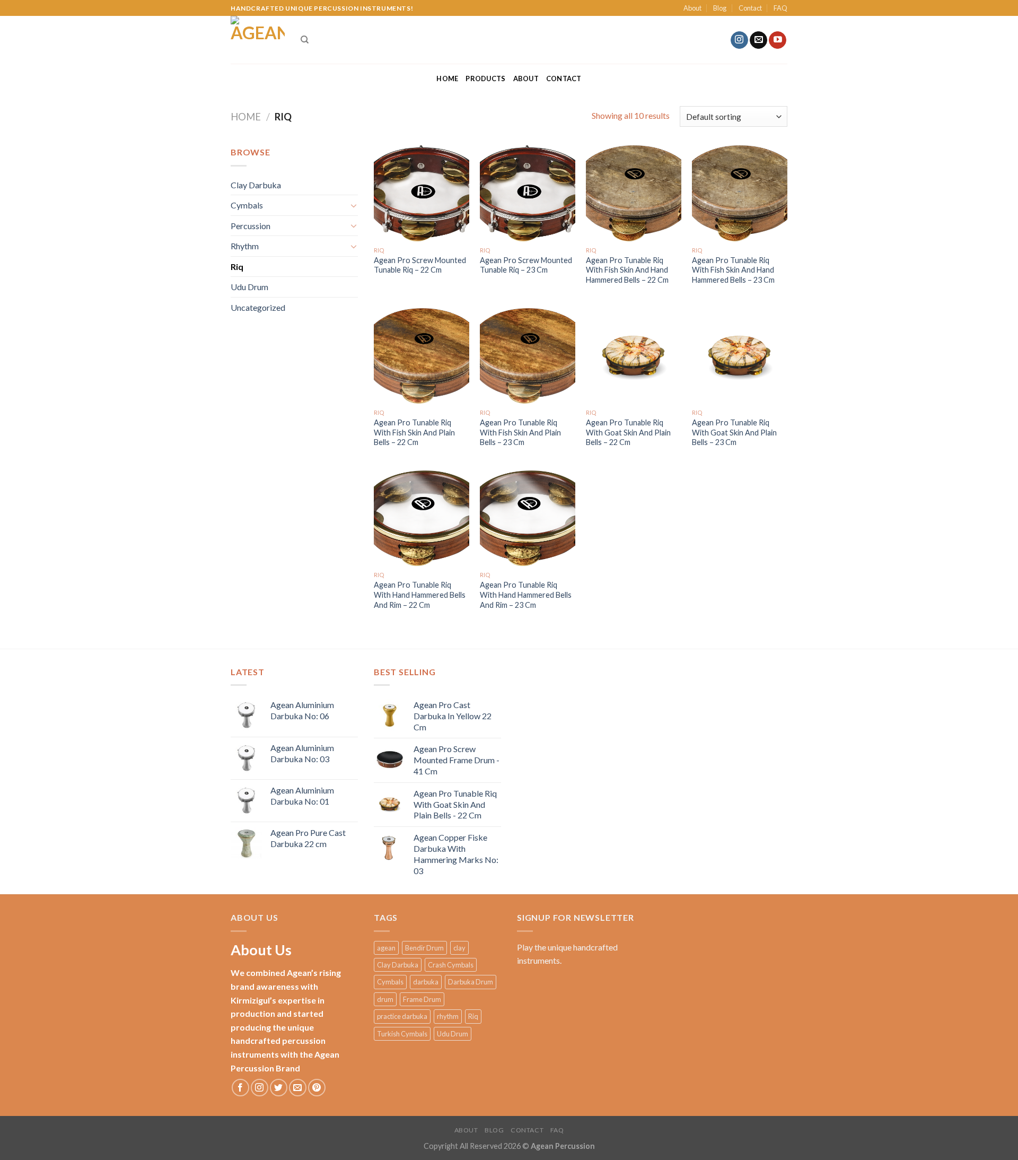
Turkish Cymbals (402, 1034)
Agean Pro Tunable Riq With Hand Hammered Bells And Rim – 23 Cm (526, 594)
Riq (237, 266)
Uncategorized (258, 307)
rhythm (448, 1016)
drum (385, 999)
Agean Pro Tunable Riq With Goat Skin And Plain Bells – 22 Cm (628, 432)
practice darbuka (402, 1016)
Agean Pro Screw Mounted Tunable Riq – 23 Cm (526, 265)
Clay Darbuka (256, 185)
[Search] (305, 40)
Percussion (250, 226)
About (692, 8)
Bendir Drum (424, 948)
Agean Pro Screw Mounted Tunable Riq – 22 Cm (420, 265)
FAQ (780, 8)
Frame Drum (422, 999)
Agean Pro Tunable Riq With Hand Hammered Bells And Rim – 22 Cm (420, 594)
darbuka (425, 982)
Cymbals (247, 205)
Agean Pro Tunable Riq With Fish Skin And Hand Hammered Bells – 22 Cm (627, 270)
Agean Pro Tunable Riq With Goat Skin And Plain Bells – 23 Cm (734, 432)
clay (459, 948)
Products (485, 78)
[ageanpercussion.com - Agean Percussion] (258, 40)
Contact (750, 8)
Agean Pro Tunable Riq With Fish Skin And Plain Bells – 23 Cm (520, 432)
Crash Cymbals (450, 965)
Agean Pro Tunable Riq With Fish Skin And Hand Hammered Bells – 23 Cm (733, 270)
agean (386, 948)
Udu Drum (249, 287)
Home (447, 78)
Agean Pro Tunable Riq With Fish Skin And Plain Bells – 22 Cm (414, 432)
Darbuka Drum (470, 982)
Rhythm (245, 246)
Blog (719, 8)
